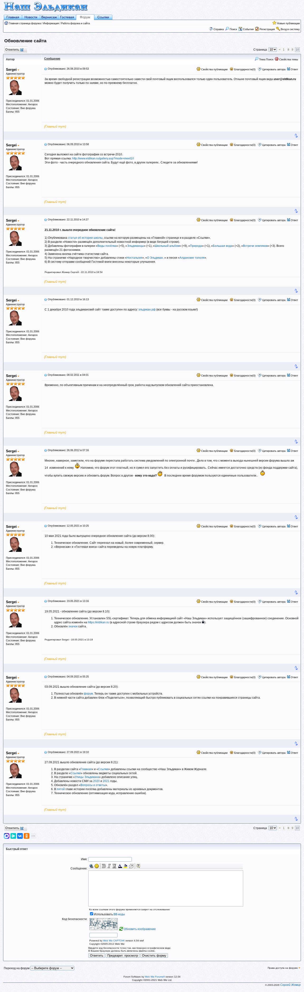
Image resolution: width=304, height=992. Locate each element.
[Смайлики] (96, 866)
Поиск (233, 29)
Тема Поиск (265, 59)
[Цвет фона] (125, 866)
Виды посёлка (106, 246)
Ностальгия (134, 257)
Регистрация (267, 29)
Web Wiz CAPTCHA (114, 940)
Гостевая (67, 17)
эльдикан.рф (147, 309)
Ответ (294, 69)
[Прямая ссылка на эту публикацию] (45, 68)
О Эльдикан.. (155, 257)
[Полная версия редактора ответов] (131, 866)
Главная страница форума (25, 23)
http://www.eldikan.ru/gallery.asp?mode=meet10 (103, 158)
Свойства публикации (214, 69)
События (248, 29)
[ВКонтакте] (20, 836)
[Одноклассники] (26, 836)
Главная (12, 17)
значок (72, 626)
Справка (219, 29)
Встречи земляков (255, 246)
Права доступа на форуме (283, 968)
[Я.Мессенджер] (13, 836)
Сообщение (52, 58)
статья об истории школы (85, 237)
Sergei (12, 69)
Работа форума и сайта (75, 23)
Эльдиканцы (135, 246)
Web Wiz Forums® (155, 976)
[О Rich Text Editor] (138, 866)
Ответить (12, 49)
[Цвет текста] (120, 866)
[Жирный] (103, 866)
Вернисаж (49, 17)
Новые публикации (288, 23)
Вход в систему (290, 29)
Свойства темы (288, 59)
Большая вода (222, 246)
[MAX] (7, 836)
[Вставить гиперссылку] (91, 866)
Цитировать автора (273, 69)
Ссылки (103, 17)
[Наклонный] (109, 866)
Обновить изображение (140, 929)
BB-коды (119, 914)
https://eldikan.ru (98, 622)
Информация (51, 23)
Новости (30, 17)
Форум (85, 17)
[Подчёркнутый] (114, 866)
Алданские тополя (192, 257)
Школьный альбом (167, 246)
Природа (196, 246)
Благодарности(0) (244, 69)
